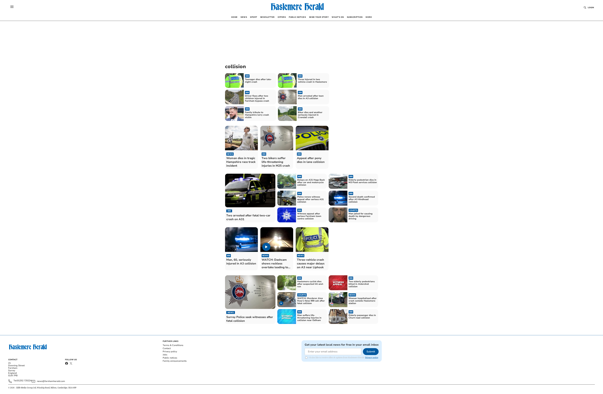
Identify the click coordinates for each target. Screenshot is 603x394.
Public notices (170, 357)
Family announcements (175, 360)
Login (591, 7)
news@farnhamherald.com (51, 381)
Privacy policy (170, 351)
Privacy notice (371, 357)
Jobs (165, 354)
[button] (12, 7)
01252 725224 (24, 380)
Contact (167, 348)
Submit (371, 351)
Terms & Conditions (173, 345)
